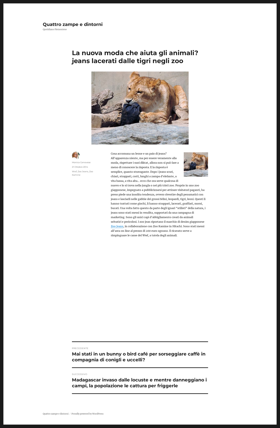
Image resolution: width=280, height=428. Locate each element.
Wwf (74, 171)
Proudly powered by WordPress (87, 413)
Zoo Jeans (117, 226)
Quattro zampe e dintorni (73, 24)
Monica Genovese (81, 162)
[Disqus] (140, 296)
